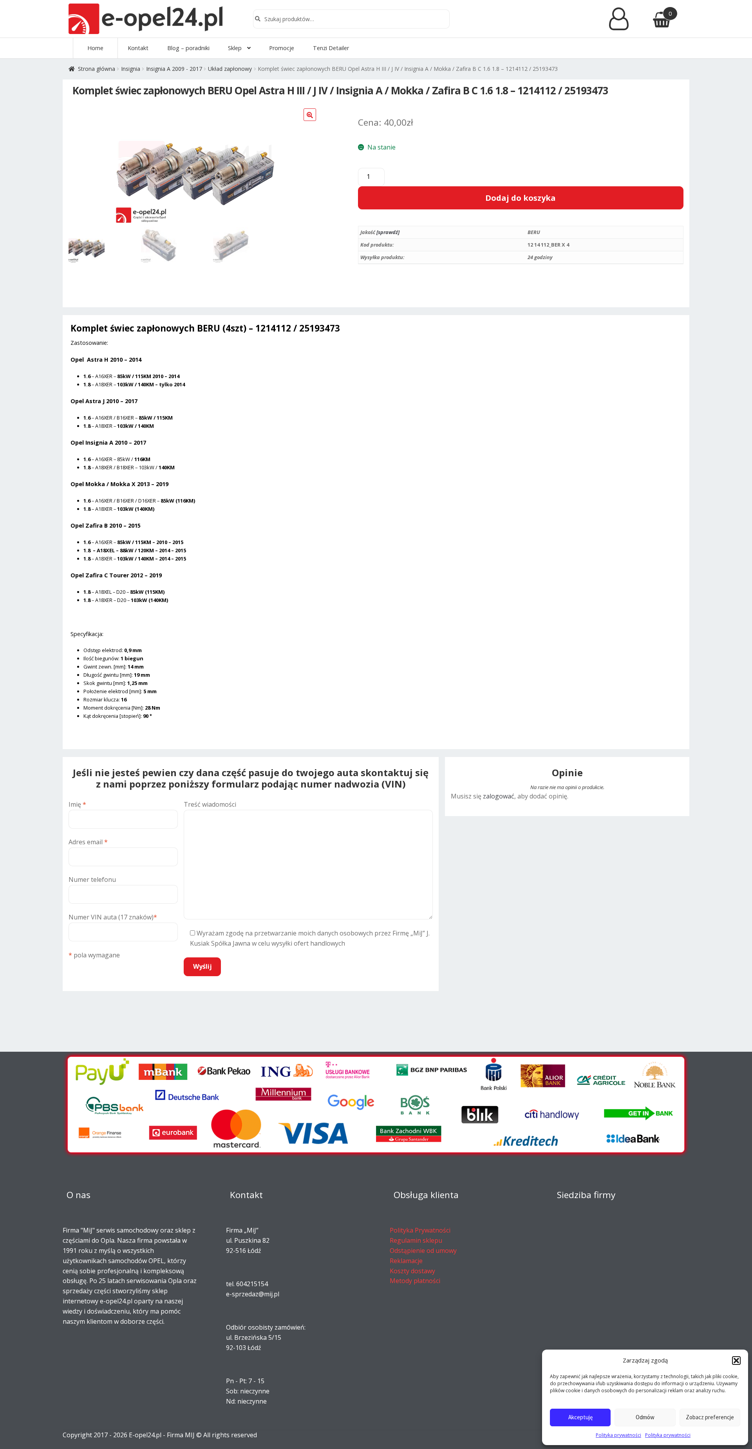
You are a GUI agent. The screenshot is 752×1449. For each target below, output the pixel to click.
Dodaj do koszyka (520, 198)
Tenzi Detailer (331, 48)
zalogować (498, 796)
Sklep (235, 48)
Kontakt (138, 48)
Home (95, 48)
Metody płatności (415, 1280)
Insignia (130, 68)
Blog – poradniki (188, 48)
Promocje (281, 48)
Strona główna (96, 68)
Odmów (645, 1417)
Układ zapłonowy (230, 68)
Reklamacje (406, 1260)
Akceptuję (580, 1417)
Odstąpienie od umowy (423, 1250)
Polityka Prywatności (420, 1230)
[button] (736, 1360)
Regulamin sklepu (416, 1240)
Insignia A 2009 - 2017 (174, 68)
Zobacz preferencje (710, 1417)
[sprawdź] (388, 232)
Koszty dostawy (412, 1271)
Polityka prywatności (618, 1435)
